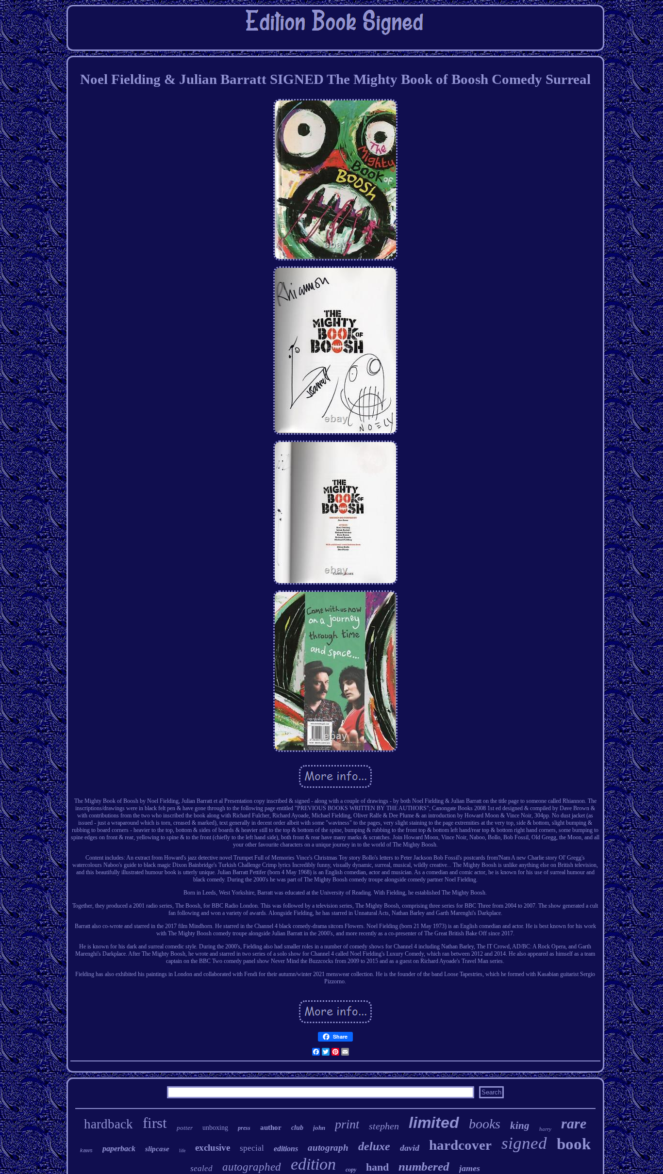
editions (286, 1148)
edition (313, 1164)
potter (185, 1127)
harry (545, 1129)
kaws (86, 1150)
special (252, 1148)
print (347, 1124)
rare (573, 1123)
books (484, 1123)
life (182, 1150)
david (409, 1148)
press (244, 1128)
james (469, 1168)
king (520, 1125)
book (574, 1144)
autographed (251, 1167)
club (297, 1127)
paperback (118, 1148)
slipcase (157, 1149)
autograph (328, 1147)
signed (524, 1143)
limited (434, 1122)
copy (351, 1169)
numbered (423, 1166)
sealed (201, 1168)
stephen (384, 1126)
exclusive (212, 1147)
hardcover (460, 1145)
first (155, 1122)
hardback (108, 1124)
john (319, 1127)
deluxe (374, 1146)
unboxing (215, 1127)
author (271, 1127)
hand (377, 1167)
